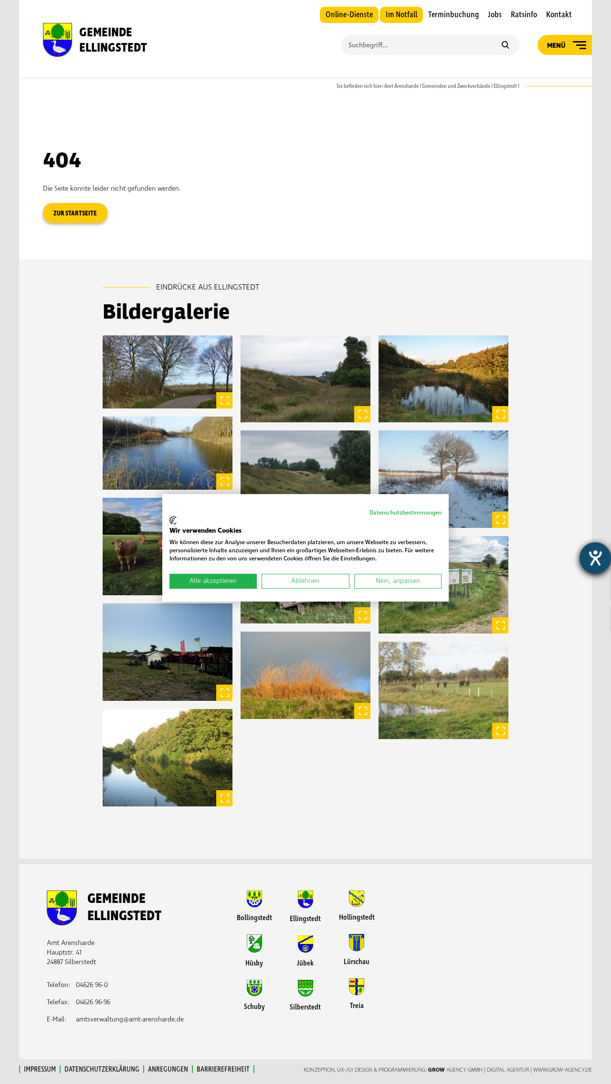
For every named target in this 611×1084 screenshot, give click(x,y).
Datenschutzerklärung (101, 1069)
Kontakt (559, 15)
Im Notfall (401, 15)
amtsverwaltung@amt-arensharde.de (130, 1019)
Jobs (495, 15)
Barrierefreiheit (223, 1069)
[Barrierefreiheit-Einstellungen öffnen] (595, 558)
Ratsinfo (524, 15)
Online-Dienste (349, 15)
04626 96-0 (92, 984)
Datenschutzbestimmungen (405, 513)
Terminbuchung (453, 15)
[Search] (505, 46)
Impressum (40, 1069)
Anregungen (168, 1069)
